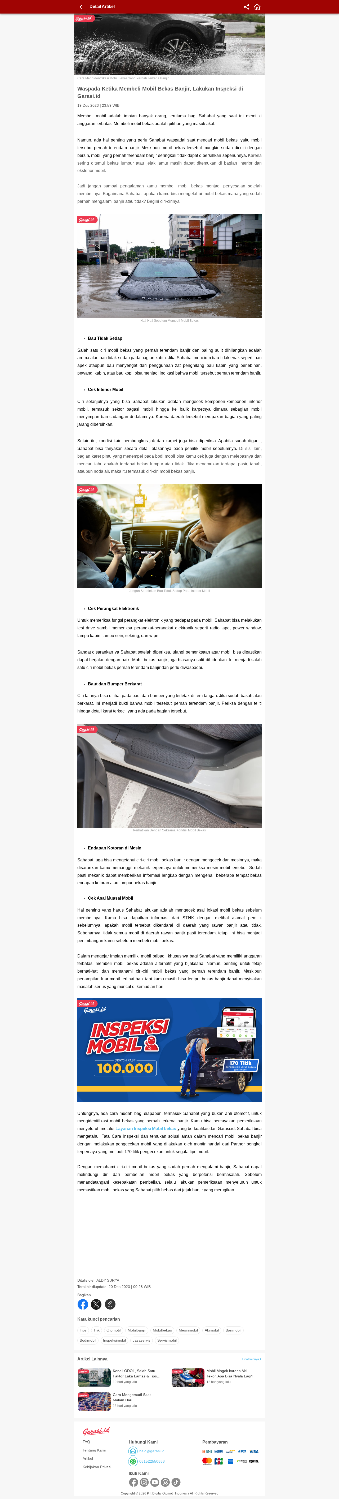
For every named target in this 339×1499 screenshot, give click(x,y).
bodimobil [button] (88, 1340)
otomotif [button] (113, 1330)
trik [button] (96, 1330)
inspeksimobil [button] (114, 1340)
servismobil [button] (167, 1340)
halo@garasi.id (151, 1451)
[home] (257, 6)
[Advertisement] (170, 1241)
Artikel (88, 1458)
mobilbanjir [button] (137, 1330)
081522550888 (152, 1461)
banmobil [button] (233, 1330)
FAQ (86, 1442)
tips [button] (83, 1330)
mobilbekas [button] (162, 1330)
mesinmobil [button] (188, 1330)
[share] (247, 7)
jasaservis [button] (141, 1340)
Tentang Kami (94, 1450)
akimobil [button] (212, 1330)
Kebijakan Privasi (97, 1467)
